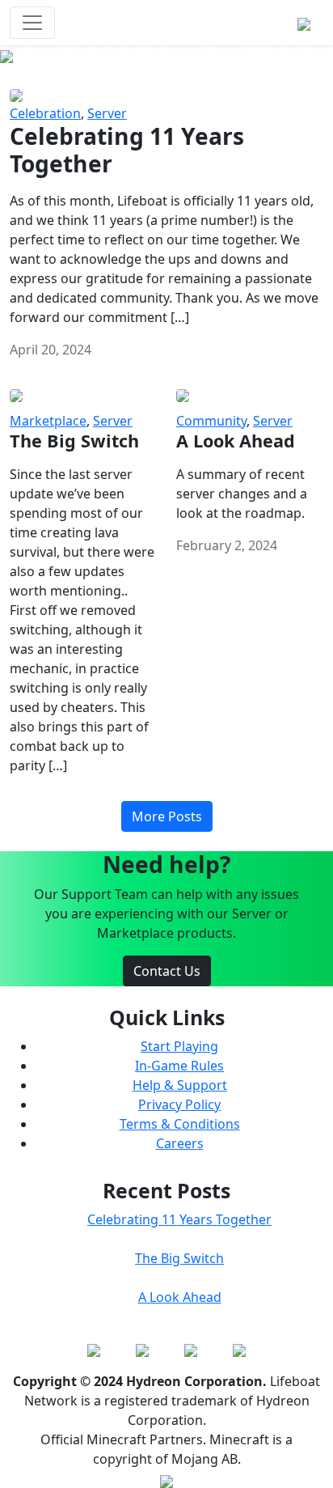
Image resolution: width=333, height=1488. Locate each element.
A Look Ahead (179, 1297)
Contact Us (166, 971)
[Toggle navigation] (32, 22)
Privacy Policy (179, 1104)
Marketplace (48, 421)
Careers (180, 1143)
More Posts (167, 816)
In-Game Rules (179, 1066)
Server (107, 113)
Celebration (45, 113)
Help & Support (180, 1085)
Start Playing (179, 1046)
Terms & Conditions (180, 1124)
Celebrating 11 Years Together (179, 1219)
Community (211, 421)
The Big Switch (179, 1258)
